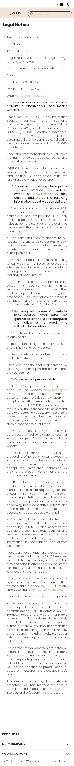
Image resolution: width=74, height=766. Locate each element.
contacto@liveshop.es (30, 96)
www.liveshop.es (45, 194)
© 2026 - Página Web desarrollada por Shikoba (35, 761)
